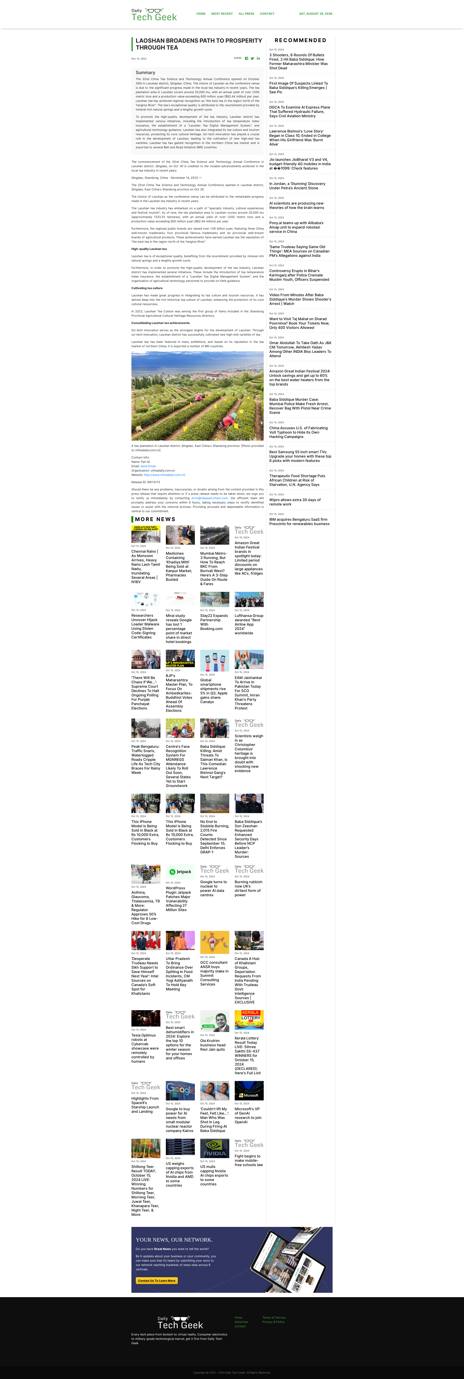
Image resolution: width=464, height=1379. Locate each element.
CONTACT (267, 13)
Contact (240, 1326)
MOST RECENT (222, 13)
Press (238, 1317)
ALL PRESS (246, 13)
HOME (201, 13)
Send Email (148, 466)
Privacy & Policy (273, 1322)
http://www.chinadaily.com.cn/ (164, 475)
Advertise (241, 1322)
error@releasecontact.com (209, 498)
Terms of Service (274, 1317)
